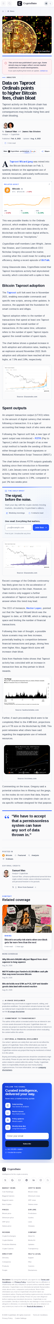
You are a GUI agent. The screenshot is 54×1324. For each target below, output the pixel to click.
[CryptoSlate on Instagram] (41, 1180)
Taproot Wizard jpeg (21, 161)
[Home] (3, 11)
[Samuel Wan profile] (6, 873)
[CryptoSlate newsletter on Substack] (19, 1180)
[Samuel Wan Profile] (5, 125)
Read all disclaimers (35, 1306)
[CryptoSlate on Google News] (12, 1180)
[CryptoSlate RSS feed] (48, 1180)
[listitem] (7, 855)
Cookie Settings (20, 1318)
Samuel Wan (11, 132)
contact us (43, 71)
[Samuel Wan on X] (13, 887)
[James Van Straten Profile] (10, 125)
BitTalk (45, 260)
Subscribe (27, 1144)
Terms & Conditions (40, 1315)
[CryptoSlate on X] (5, 1180)
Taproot (11, 292)
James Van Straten (31, 132)
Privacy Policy (20, 1282)
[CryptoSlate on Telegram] (27, 1180)
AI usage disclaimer (16, 1012)
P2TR (38, 438)
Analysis (11, 77)
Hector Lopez (34, 608)
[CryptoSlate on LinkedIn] (34, 1180)
